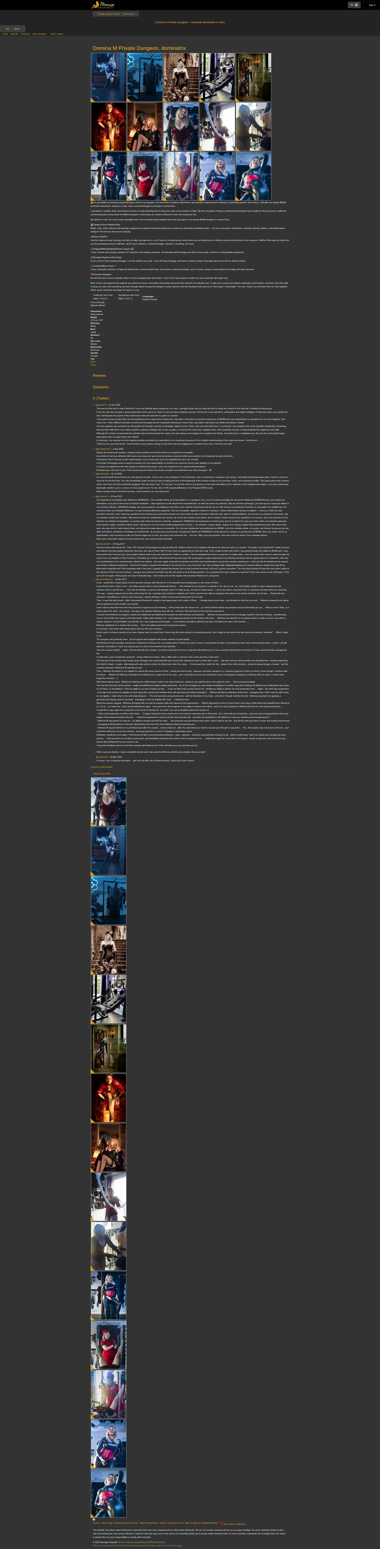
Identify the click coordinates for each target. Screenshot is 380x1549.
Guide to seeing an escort (171, 1523)
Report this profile (102, 773)
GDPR (150, 1542)
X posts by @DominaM (101, 767)
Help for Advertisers (149, 1523)
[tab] (190, 374)
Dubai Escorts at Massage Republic (103, 5)
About (104, 1523)
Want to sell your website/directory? (201, 1523)
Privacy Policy (138, 1542)
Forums (96, 1523)
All (7, 28)
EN (351, 5)
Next (16, 28)
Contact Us (160, 1542)
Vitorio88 (103, 757)
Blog (111, 1523)
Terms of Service (168, 1545)
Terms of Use (124, 1542)
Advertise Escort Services (126, 1523)
